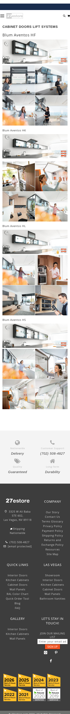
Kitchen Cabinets (17, 580)
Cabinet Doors (18, 585)
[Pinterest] (56, 652)
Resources (52, 549)
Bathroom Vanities (52, 598)
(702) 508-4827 (19, 542)
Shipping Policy (52, 535)
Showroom (52, 575)
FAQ (17, 608)
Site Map (52, 554)
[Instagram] (45, 652)
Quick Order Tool (17, 598)
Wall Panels (17, 589)
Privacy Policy (52, 526)
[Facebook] (51, 661)
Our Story (52, 512)
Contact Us (52, 517)
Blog (17, 603)
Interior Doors (18, 575)
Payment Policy (52, 531)
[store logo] (14, 16)
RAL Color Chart (17, 594)
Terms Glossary (52, 521)
